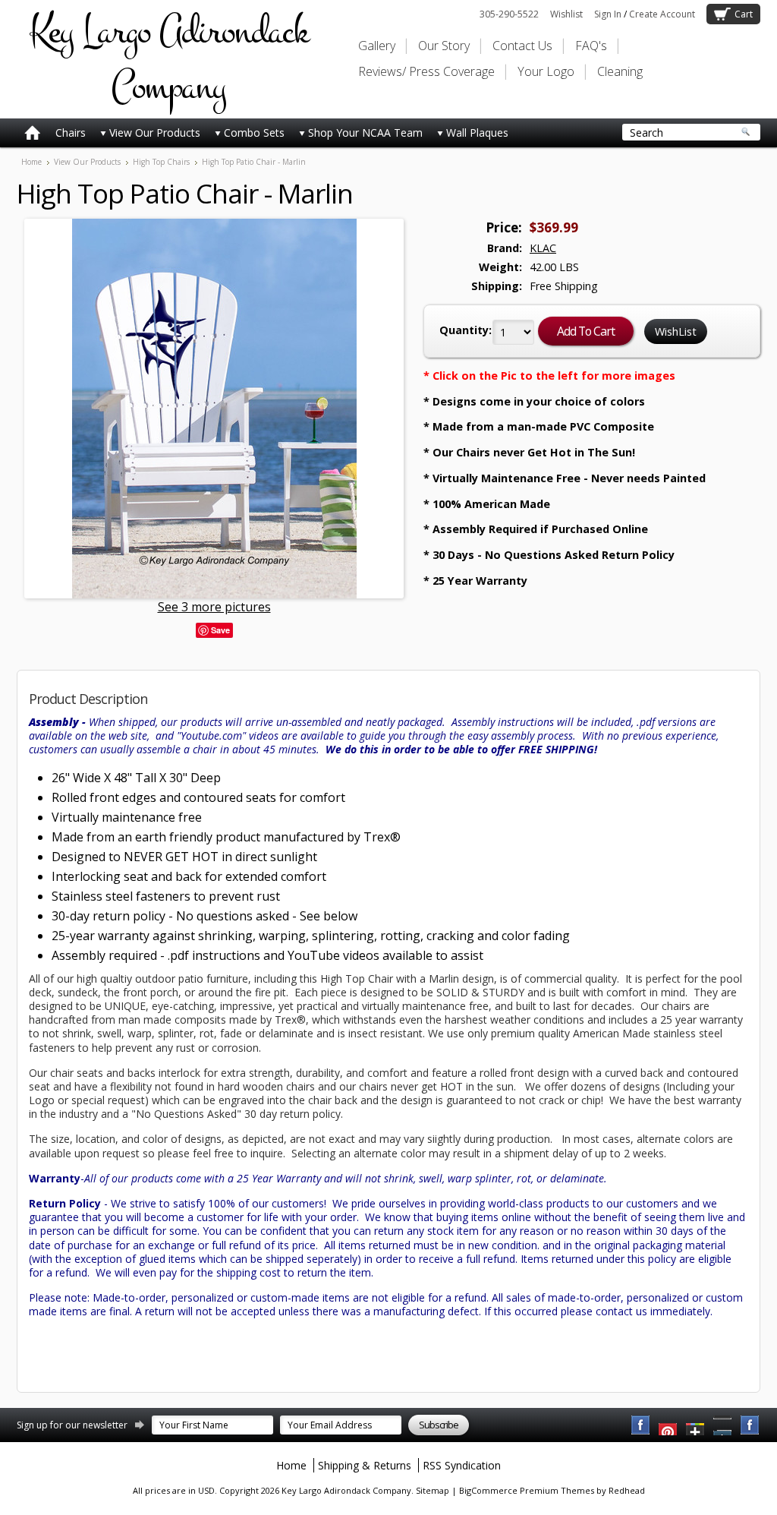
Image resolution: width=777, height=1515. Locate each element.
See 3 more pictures (214, 606)
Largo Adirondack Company (168, 59)
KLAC (543, 248)
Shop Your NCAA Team (365, 132)
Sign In (607, 14)
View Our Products (154, 132)
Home (31, 161)
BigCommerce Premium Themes (526, 1490)
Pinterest (723, 1425)
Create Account (662, 14)
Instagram (750, 1425)
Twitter (696, 1425)
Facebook (641, 1425)
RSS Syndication (462, 1465)
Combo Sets (254, 132)
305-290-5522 (509, 14)
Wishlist (566, 14)
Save (220, 630)
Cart (744, 14)
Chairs (70, 132)
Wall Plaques (477, 132)
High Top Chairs (161, 161)
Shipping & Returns (364, 1465)
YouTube (668, 1425)
